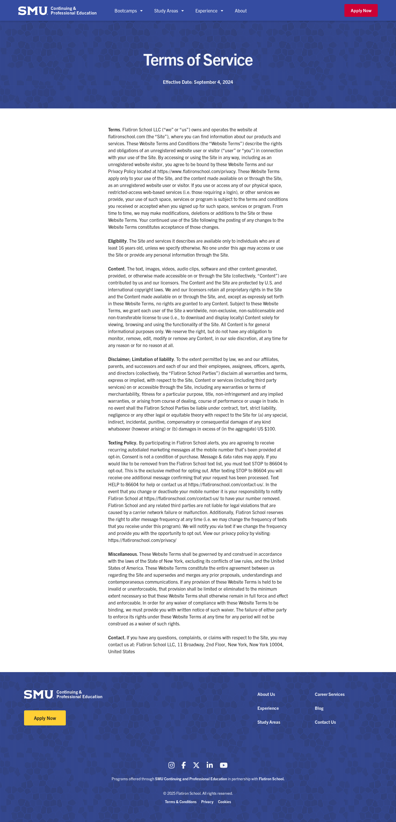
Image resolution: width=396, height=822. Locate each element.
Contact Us (325, 722)
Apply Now (361, 10)
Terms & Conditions (181, 801)
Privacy (207, 801)
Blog (319, 708)
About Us (266, 694)
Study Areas (268, 722)
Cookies (224, 801)
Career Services (330, 694)
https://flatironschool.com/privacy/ (142, 540)
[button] (128, 10)
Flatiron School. (272, 778)
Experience (268, 708)
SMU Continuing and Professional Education (191, 778)
